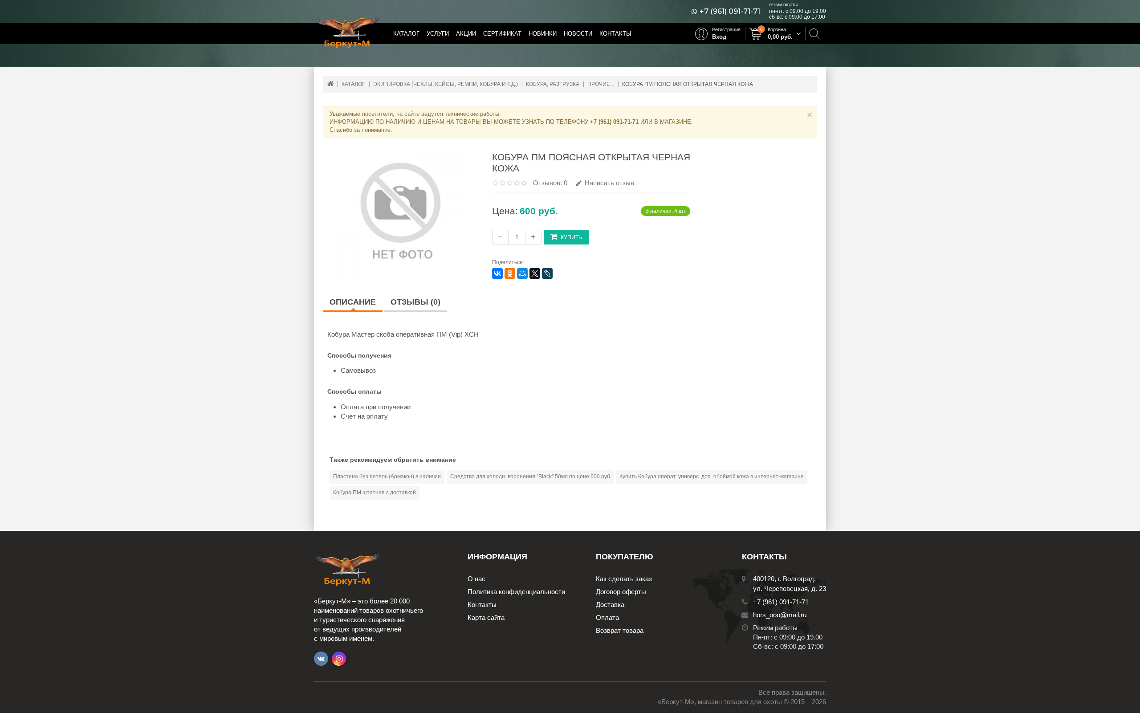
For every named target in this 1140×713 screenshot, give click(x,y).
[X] (534, 273)
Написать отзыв (608, 183)
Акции (466, 33)
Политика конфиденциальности (516, 591)
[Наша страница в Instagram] (339, 659)
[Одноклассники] (510, 273)
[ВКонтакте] (497, 273)
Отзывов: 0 (550, 183)
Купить (571, 237)
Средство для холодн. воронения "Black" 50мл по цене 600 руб (530, 476)
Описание (353, 301)
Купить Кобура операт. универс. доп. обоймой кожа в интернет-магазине (711, 476)
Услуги (438, 33)
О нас (476, 579)
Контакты (615, 33)
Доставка (610, 604)
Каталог (406, 33)
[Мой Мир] (522, 273)
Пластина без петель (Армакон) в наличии (387, 476)
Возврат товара (619, 630)
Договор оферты (621, 591)
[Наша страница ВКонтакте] (321, 659)
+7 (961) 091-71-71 (730, 12)
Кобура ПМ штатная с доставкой (374, 492)
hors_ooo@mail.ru (779, 615)
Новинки (543, 33)
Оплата (607, 617)
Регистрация (726, 29)
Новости (578, 33)
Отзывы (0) (415, 301)
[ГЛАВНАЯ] (330, 83)
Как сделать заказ (624, 579)
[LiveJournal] (547, 273)
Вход (719, 36)
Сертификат (502, 33)
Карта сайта (486, 617)
